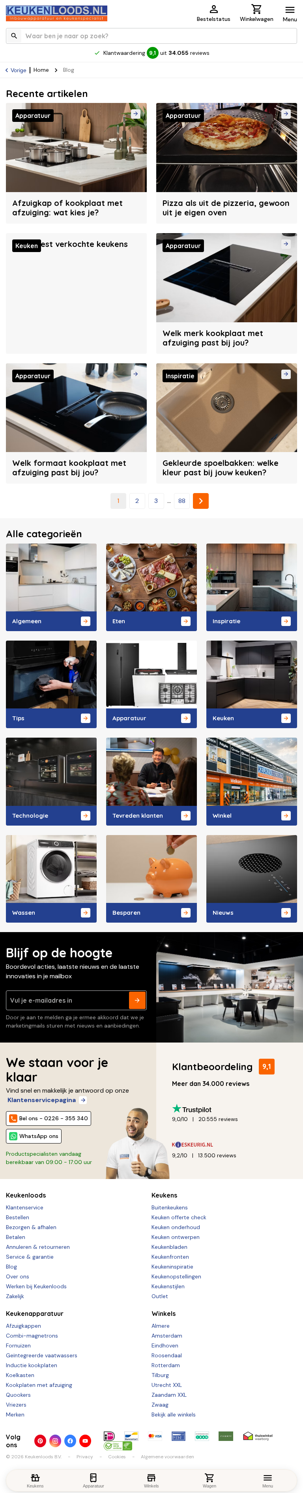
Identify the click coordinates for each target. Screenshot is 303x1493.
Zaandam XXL (169, 1394)
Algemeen (26, 621)
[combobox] (151, 36)
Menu (290, 19)
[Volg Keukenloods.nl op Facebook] (70, 1441)
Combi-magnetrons (32, 1335)
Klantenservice (24, 1207)
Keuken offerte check (179, 1217)
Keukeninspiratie (172, 1266)
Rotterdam (166, 1365)
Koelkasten (20, 1375)
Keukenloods (26, 1195)
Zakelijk (15, 1296)
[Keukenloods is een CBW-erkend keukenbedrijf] (118, 1445)
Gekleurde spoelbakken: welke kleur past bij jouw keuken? (221, 467)
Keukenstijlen (168, 1286)
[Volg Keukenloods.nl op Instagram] (55, 1441)
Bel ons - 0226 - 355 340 (53, 1118)
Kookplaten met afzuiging (39, 1384)
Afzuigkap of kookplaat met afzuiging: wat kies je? (67, 207)
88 (181, 501)
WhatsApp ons (38, 1136)
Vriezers (16, 1404)
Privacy (85, 1457)
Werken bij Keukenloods (36, 1286)
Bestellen (17, 1217)
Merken (15, 1414)
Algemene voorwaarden (167, 1457)
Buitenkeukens (170, 1207)
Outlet (160, 1296)
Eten (118, 621)
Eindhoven (165, 1345)
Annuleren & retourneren (38, 1246)
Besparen (126, 912)
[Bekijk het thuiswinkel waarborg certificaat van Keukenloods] (258, 1436)
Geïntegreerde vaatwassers (41, 1355)
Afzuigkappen (23, 1325)
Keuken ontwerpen (176, 1237)
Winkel (222, 815)
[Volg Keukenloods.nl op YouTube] (85, 1441)
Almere (161, 1325)
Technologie (30, 815)
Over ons (17, 1276)
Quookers (18, 1394)
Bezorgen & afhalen (31, 1227)
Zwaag (160, 1404)
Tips (18, 718)
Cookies (117, 1457)
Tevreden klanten (137, 815)
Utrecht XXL (167, 1384)
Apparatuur (129, 718)
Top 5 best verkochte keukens (70, 244)
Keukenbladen (169, 1246)
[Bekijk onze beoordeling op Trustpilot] (231, 1109)
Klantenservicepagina (41, 1100)
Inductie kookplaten (31, 1365)
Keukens (164, 1195)
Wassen (23, 912)
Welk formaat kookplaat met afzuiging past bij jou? (69, 467)
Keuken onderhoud (176, 1227)
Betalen (15, 1237)
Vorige (18, 70)
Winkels (164, 1313)
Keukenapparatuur (35, 1313)
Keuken (223, 718)
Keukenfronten (170, 1256)
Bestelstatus (213, 18)
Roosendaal (167, 1355)
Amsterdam (167, 1335)
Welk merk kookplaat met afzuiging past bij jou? (213, 338)
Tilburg (160, 1375)
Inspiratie (226, 621)
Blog (11, 1266)
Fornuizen (18, 1345)
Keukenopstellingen (176, 1276)
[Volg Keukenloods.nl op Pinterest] (40, 1441)
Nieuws (223, 912)
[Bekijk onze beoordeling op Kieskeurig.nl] (231, 1145)
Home (41, 69)
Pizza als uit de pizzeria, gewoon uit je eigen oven (226, 207)
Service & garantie (30, 1256)
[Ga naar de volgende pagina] (201, 501)
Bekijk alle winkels (174, 1414)
